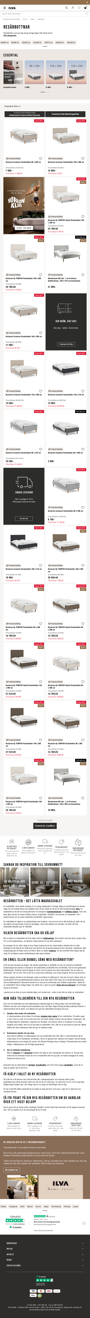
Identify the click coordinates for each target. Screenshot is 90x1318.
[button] (40, 159)
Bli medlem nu (11, 1170)
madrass (52, 950)
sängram (16, 1053)
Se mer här (24, 518)
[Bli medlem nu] (45, 1187)
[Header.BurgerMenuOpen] (5, 8)
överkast (31, 1065)
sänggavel (28, 1053)
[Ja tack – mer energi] (23, 205)
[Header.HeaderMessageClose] (87, 2)
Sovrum (25, 19)
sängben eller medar (49, 1016)
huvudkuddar (41, 1065)
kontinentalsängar (54, 911)
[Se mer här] (23, 496)
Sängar (32, 19)
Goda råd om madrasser (66, 985)
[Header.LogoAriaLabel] (12, 8)
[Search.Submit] (66, 7)
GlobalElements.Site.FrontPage (11, 19)
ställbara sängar (71, 911)
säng (78, 909)
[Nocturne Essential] (13, 74)
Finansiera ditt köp (66, 344)
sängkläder (68, 1065)
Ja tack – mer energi (24, 228)
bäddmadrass (48, 938)
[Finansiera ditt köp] (66, 321)
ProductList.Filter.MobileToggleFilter (65, 114)
